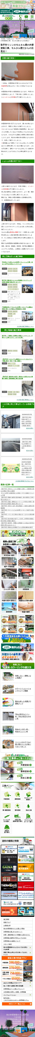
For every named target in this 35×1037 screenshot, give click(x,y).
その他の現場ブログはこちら (24, 481)
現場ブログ (10, 38)
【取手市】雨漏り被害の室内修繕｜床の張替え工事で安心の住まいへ (17, 498)
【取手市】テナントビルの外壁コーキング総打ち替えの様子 (17, 511)
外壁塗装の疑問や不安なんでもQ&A (15, 938)
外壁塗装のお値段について (12, 941)
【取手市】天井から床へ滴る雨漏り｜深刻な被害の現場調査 (17, 507)
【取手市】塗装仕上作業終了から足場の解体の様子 (17, 527)
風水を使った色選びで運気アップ (23, 703)
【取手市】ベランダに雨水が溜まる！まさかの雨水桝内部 (17, 515)
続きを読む (29, 428)
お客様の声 (7, 925)
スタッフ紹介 (8, 944)
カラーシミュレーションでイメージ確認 (23, 690)
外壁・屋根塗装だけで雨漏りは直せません (17, 935)
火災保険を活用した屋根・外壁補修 (15, 992)
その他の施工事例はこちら (25, 326)
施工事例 (6, 919)
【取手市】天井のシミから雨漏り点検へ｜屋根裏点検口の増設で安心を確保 (17, 490)
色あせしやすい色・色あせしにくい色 (22, 730)
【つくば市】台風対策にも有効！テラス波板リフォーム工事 (17, 494)
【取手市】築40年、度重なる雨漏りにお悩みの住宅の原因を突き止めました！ (17, 524)
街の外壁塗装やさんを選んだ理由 (14, 928)
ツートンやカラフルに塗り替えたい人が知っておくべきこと (23, 744)
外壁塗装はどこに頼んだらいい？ (14, 989)
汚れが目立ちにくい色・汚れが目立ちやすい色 (23, 716)
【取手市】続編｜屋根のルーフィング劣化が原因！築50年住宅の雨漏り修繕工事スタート (17, 503)
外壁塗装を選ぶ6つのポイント (13, 932)
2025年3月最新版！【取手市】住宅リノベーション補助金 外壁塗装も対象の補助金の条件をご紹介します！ (27, 468)
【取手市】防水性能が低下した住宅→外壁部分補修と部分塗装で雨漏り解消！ (26, 421)
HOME (3, 38)
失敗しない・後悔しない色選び (23, 677)
